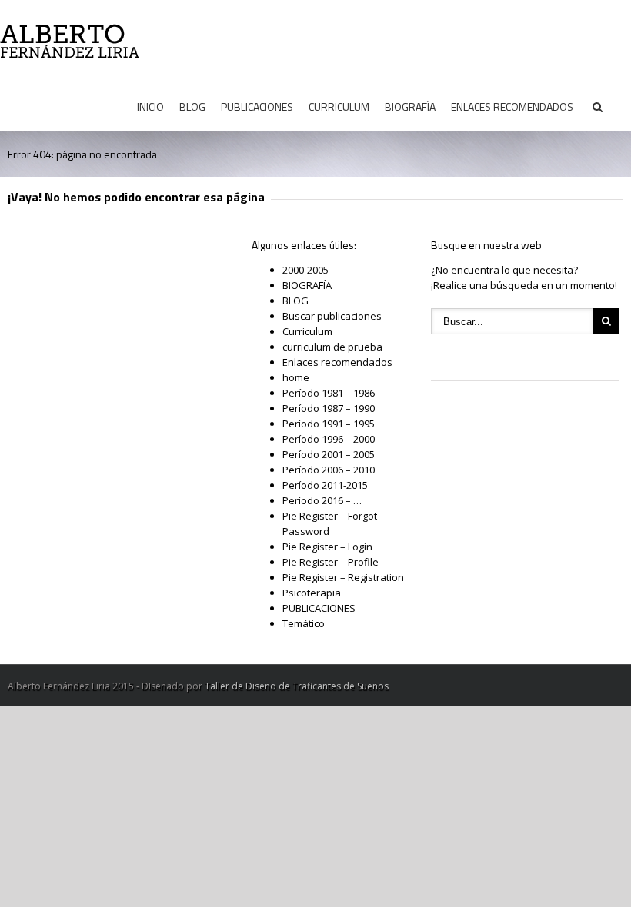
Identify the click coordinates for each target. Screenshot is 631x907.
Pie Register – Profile (330, 562)
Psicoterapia (311, 593)
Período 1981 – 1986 (328, 393)
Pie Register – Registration (343, 577)
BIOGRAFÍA (410, 106)
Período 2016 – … (322, 500)
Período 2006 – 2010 (328, 470)
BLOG (192, 106)
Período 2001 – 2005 (328, 454)
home (295, 377)
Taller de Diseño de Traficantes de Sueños (297, 686)
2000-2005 (305, 270)
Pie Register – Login (327, 546)
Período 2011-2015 (325, 485)
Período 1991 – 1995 (328, 423)
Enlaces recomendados (337, 362)
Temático (303, 623)
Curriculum (307, 331)
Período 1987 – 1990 (328, 408)
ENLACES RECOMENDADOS (512, 106)
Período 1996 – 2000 (328, 439)
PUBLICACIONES (257, 106)
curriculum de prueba (332, 347)
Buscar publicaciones (332, 316)
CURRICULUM (339, 106)
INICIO (150, 106)
